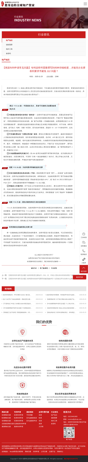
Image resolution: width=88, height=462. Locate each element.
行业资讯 (54, 412)
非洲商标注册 (6, 421)
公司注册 (44, 451)
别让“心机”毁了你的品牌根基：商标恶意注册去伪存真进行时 (21, 299)
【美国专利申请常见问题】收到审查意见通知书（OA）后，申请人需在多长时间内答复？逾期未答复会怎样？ (47, 275)
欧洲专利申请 (18, 418)
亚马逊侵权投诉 (31, 418)
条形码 (8, 53)
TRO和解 (29, 415)
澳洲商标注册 (6, 426)
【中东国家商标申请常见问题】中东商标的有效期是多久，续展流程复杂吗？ (26, 308)
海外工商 (9, 49)
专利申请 (17, 412)
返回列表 (79, 277)
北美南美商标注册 (8, 423)
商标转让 (60, 451)
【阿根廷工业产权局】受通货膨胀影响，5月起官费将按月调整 (22, 312)
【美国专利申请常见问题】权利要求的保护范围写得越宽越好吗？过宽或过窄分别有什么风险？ (41, 279)
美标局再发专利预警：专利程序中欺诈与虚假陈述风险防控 (64, 295)
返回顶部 (84, 271)
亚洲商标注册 (6, 415)
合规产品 (52, 451)
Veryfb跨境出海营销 (16, 451)
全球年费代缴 (44, 412)
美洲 (40, 423)
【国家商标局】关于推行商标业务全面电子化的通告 (62, 299)
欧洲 (40, 418)
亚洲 (40, 415)
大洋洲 (41, 426)
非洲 (40, 421)
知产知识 (9, 40)
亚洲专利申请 (18, 415)
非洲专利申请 (18, 421)
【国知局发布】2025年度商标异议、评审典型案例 (61, 312)
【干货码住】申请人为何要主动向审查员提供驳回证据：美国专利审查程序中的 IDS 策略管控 (31, 303)
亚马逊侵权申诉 (31, 421)
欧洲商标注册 (6, 418)
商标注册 (5, 412)
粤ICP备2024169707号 (71, 459)
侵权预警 (9, 45)
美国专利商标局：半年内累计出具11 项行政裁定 (18, 295)
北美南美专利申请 (20, 423)
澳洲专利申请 (18, 426)
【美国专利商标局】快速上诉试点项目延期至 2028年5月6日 (64, 308)
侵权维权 (29, 412)
